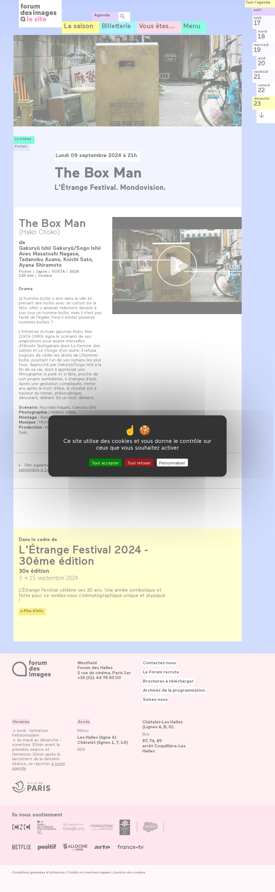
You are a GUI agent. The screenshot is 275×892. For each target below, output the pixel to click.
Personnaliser (172, 462)
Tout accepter (105, 462)
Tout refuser (139, 462)
